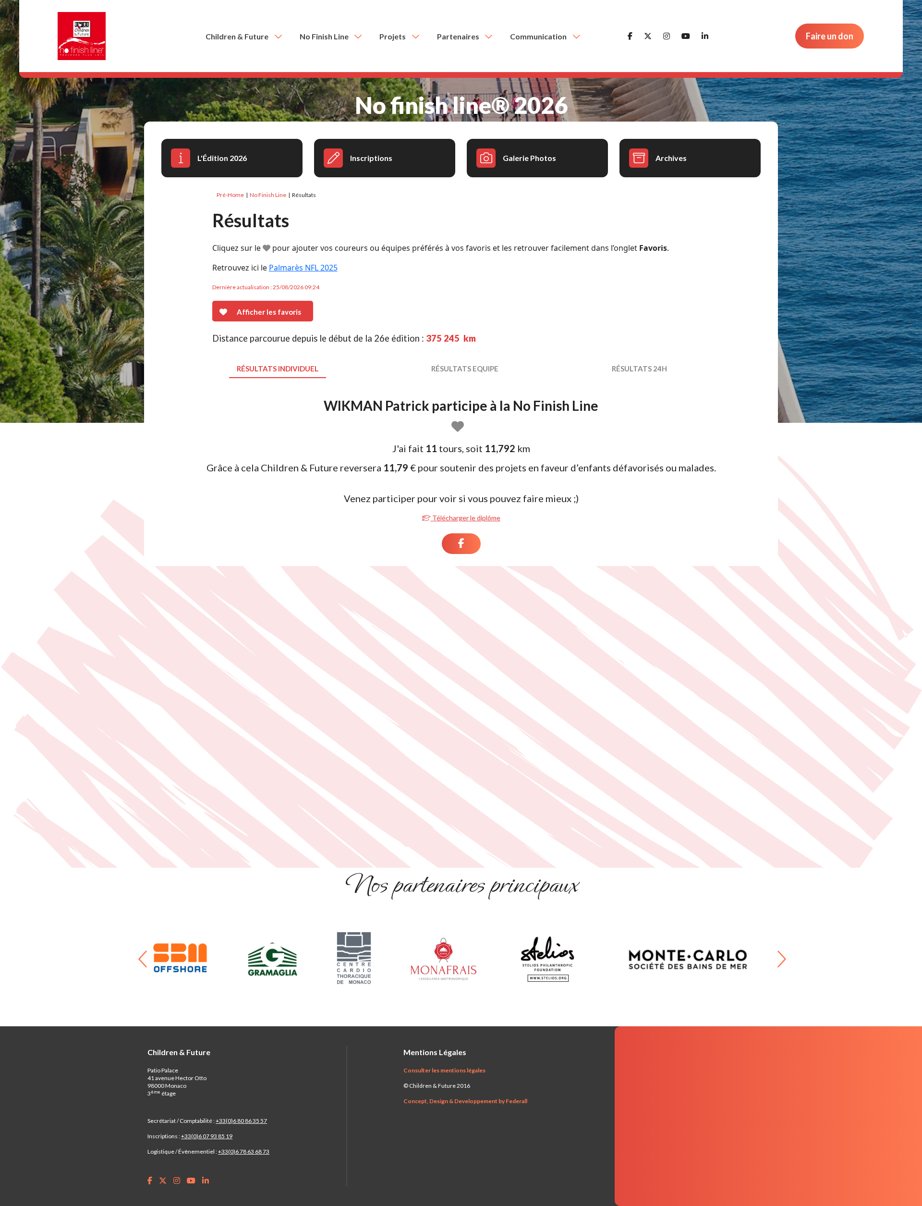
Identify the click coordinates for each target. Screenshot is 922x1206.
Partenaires (459, 36)
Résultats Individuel (277, 368)
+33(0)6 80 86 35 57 (241, 1120)
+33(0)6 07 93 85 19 (206, 1136)
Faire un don (829, 36)
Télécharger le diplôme (465, 518)
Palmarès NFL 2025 (303, 267)
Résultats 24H (639, 368)
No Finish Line (325, 36)
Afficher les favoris (269, 312)
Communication (539, 36)
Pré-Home (230, 194)
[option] (192, 959)
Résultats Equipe (464, 368)
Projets (393, 36)
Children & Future (238, 36)
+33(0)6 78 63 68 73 (243, 1151)
